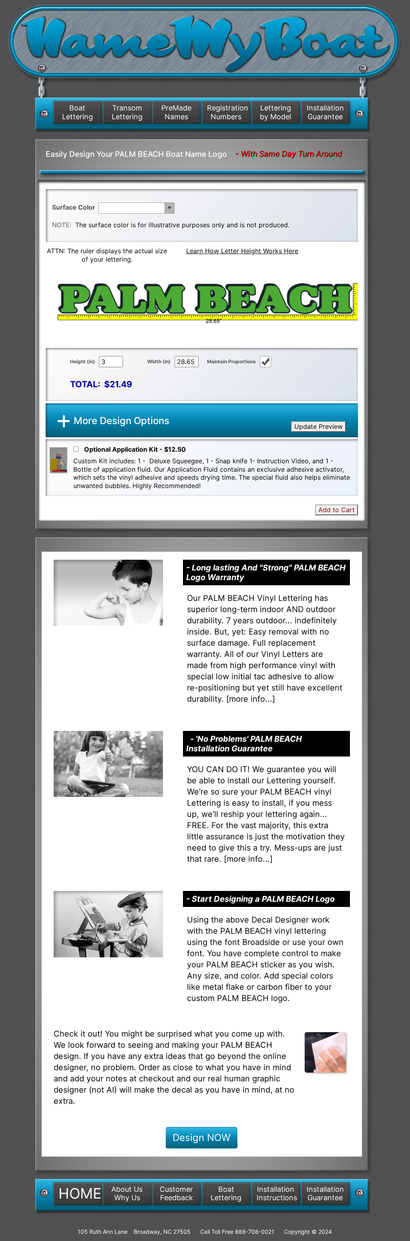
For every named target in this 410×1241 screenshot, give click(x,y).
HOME (80, 1193)
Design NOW (202, 1137)
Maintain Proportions (231, 361)
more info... (250, 699)
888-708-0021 (254, 1231)
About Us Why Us (127, 1193)
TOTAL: (85, 384)
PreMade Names (176, 112)
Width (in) (159, 361)
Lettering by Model (275, 112)
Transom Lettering (127, 112)
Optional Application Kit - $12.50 (135, 449)
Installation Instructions (277, 1193)
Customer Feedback (176, 1193)
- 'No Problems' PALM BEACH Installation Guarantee (244, 743)
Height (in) (82, 361)
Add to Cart (336, 510)
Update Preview (318, 426)
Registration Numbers (227, 112)
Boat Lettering (77, 112)
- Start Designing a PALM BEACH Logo (260, 899)
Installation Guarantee (325, 112)
